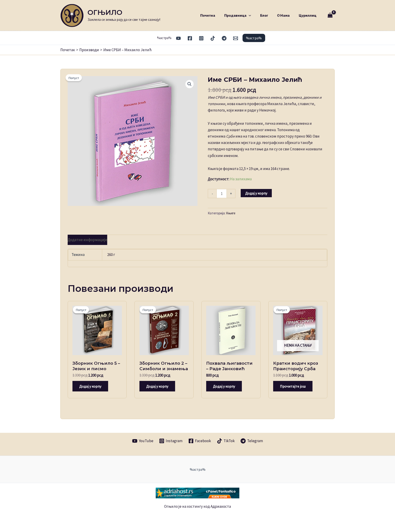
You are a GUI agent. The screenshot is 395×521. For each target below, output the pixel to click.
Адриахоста (221, 506)
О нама (283, 15)
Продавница (235, 15)
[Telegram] (224, 38)
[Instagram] (201, 38)
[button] (248, 15)
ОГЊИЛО (105, 12)
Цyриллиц (307, 15)
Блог (264, 15)
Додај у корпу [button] (90, 386)
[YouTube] (178, 38)
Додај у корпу (256, 193)
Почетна (207, 15)
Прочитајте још (293, 386)
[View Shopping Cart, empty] (330, 15)
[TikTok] (212, 38)
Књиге (230, 213)
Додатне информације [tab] (87, 239)
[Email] (235, 38)
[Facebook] (189, 38)
